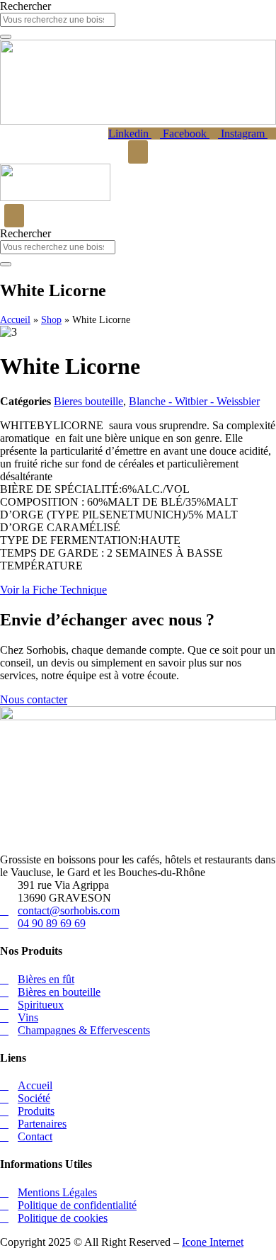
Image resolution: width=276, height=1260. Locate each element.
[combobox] (57, 20)
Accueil (15, 319)
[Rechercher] (5, 37)
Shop (51, 319)
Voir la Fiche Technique (53, 590)
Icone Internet (212, 1242)
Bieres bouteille (88, 401)
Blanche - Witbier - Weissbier (194, 401)
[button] (138, 152)
